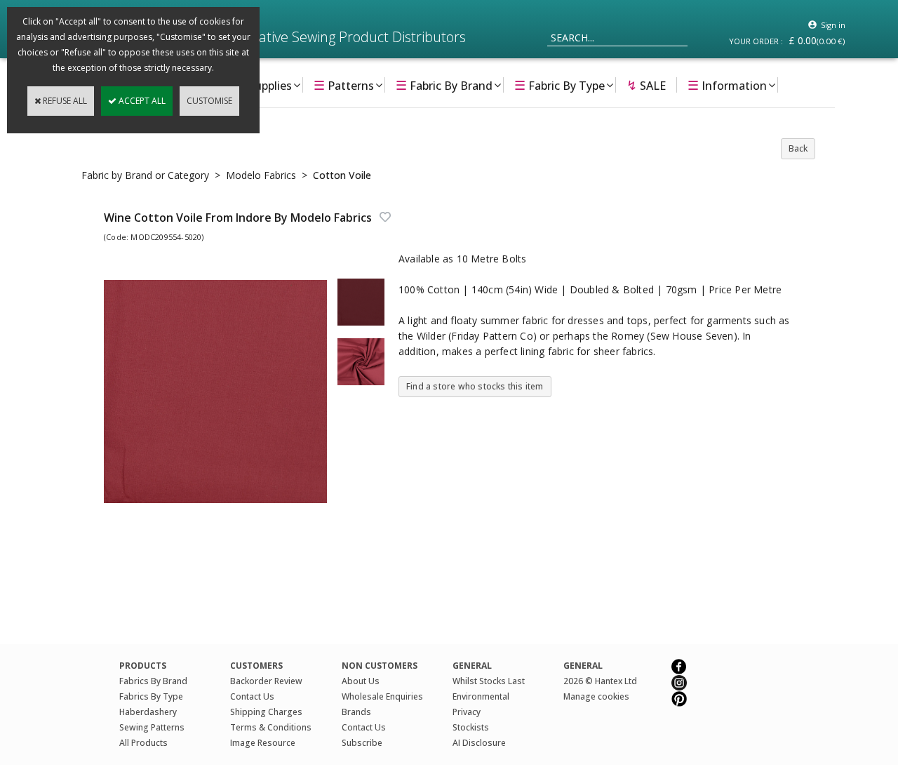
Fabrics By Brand (153, 681)
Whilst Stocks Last (489, 681)
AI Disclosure (479, 743)
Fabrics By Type (151, 696)
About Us (361, 681)
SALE (646, 85)
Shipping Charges (266, 712)
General (583, 666)
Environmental (481, 696)
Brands (356, 712)
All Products (143, 743)
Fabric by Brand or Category (145, 175)
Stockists (471, 727)
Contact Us (252, 696)
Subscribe (362, 743)
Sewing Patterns (152, 727)
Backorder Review (266, 681)
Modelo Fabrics (261, 175)
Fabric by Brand (444, 85)
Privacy (467, 712)
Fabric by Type (559, 85)
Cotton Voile (342, 175)
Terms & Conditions (270, 727)
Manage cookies (596, 696)
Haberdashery (148, 712)
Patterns (344, 85)
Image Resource (262, 743)
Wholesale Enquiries (382, 696)
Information (727, 85)
